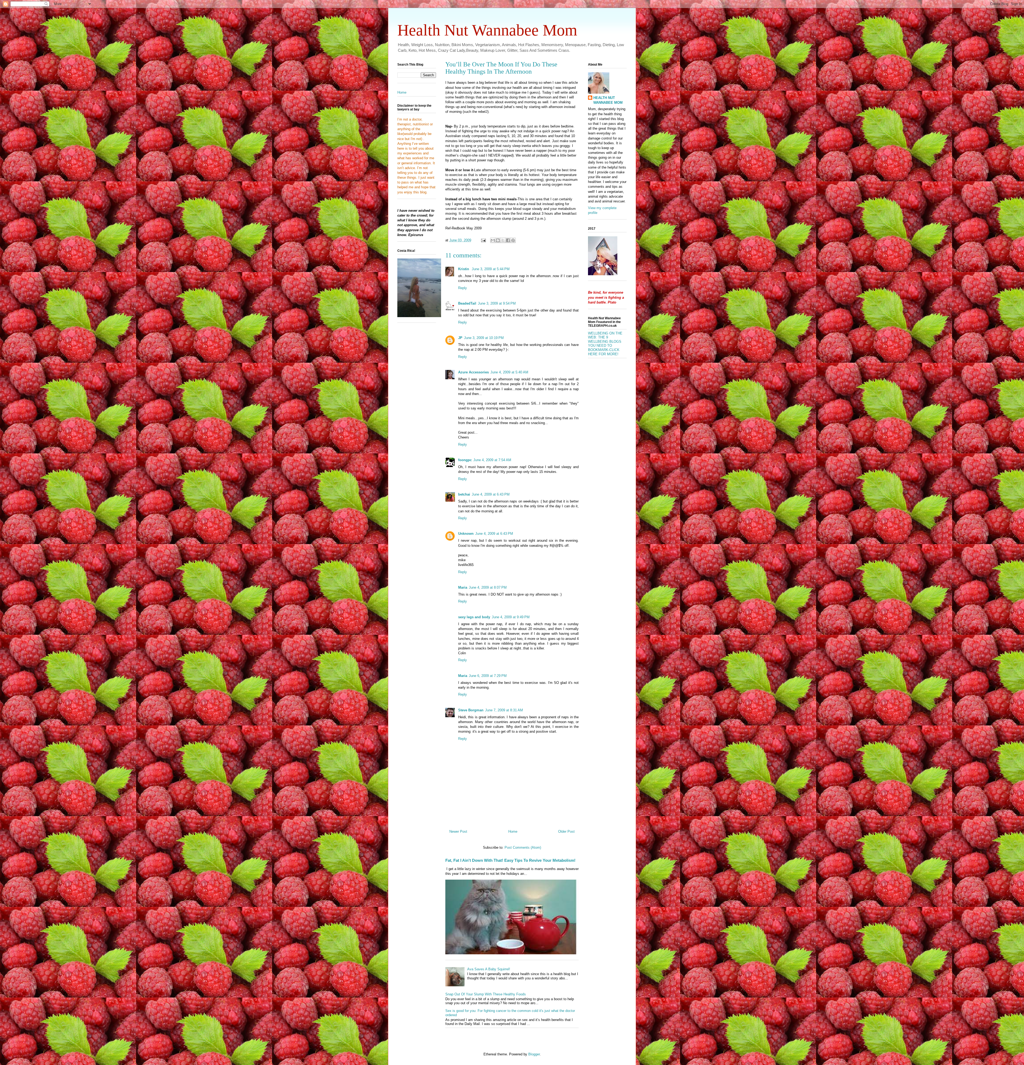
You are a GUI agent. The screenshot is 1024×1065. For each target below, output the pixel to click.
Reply (462, 288)
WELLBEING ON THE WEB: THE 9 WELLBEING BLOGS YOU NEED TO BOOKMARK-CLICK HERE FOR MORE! (605, 343)
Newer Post (458, 831)
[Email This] (492, 240)
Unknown (466, 534)
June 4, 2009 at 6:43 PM (491, 494)
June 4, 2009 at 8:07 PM (488, 587)
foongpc (465, 460)
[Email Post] (483, 240)
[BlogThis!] (498, 240)
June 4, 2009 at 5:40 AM (509, 372)
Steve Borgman (470, 710)
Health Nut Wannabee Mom (487, 30)
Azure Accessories (473, 372)
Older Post (566, 831)
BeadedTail (467, 303)
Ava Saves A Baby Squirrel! (488, 969)
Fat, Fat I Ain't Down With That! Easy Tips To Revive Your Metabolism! (510, 860)
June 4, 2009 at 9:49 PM (511, 617)
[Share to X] (503, 240)
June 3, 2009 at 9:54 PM (497, 303)
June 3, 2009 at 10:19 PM (484, 338)
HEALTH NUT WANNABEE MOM (608, 100)
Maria (462, 587)
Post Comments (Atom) (523, 847)
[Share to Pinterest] (513, 240)
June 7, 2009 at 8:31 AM (504, 710)
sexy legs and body (474, 617)
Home (512, 831)
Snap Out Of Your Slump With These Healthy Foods (485, 994)
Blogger (534, 1054)
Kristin (464, 269)
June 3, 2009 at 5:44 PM (491, 269)
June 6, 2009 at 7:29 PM (488, 676)
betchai (464, 494)
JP (460, 338)
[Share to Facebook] (508, 240)
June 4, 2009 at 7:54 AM (492, 460)
